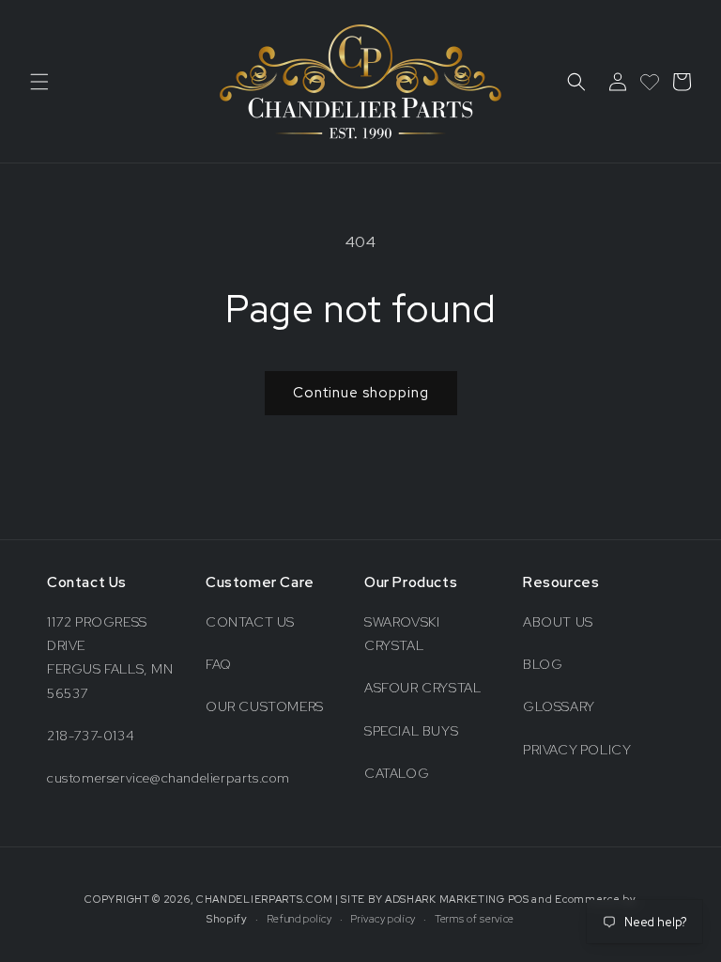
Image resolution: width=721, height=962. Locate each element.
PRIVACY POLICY (577, 749)
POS (518, 899)
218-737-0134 (90, 735)
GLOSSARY (559, 706)
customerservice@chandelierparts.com (168, 777)
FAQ (219, 664)
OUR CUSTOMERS (265, 706)
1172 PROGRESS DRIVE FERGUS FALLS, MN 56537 (110, 657)
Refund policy (299, 918)
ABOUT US (558, 621)
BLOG (542, 664)
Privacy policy (383, 918)
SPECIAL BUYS (411, 730)
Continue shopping (361, 392)
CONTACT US (250, 621)
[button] (39, 81)
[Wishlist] (649, 81)
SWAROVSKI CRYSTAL (401, 633)
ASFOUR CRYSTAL (422, 687)
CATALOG (396, 773)
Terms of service (474, 918)
